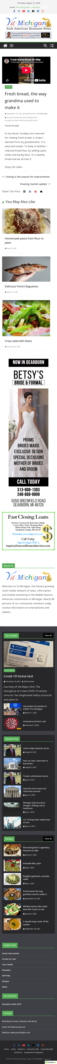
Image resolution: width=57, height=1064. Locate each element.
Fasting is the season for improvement (28, 176)
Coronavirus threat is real (34, 721)
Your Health (9, 670)
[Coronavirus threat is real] (12, 723)
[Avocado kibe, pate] (12, 865)
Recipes (8, 87)
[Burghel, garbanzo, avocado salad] (12, 880)
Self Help (6, 975)
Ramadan (6, 970)
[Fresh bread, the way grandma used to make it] (12, 895)
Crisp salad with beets (18, 341)
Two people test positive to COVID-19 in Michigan (35, 707)
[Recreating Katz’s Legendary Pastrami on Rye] (12, 851)
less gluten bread (11, 120)
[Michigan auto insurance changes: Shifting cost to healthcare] (12, 807)
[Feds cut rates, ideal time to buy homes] (12, 764)
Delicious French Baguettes (21, 286)
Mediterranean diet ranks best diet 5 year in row (35, 908)
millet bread (23, 120)
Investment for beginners (33, 1052)
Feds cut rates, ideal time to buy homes (35, 762)
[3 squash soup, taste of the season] (12, 925)
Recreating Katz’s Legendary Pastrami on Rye (28, 8)
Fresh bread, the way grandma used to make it (35, 892)
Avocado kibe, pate (32, 863)
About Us (21, 1049)
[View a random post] (52, 45)
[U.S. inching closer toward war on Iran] (12, 823)
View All (48, 635)
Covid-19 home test (18, 676)
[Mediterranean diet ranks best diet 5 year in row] (12, 910)
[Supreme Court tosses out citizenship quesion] (12, 791)
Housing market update (33, 184)
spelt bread (32, 120)
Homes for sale (9, 959)
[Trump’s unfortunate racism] (12, 778)
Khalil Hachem (30, 114)
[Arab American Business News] (5, 45)
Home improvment (10, 953)
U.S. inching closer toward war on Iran (36, 821)
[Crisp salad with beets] (26, 302)
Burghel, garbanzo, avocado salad (36, 877)
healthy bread (32, 117)
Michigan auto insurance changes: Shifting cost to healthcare (34, 805)
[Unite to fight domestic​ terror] (12, 750)
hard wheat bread (19, 117)
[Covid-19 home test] (28, 654)
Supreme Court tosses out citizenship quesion (34, 789)
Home (6, 1049)
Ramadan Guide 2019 (11, 1004)
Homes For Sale (33, 1049)
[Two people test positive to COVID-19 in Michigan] (12, 709)
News (4, 987)
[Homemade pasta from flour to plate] (26, 210)
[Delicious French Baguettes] (26, 258)
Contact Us (18, 1052)
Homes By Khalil (47, 1049)
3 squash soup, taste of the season (36, 923)
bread (9, 117)
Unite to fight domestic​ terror (36, 748)
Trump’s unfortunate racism (35, 776)
